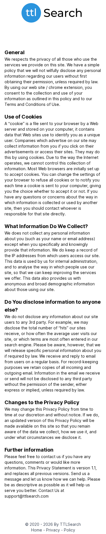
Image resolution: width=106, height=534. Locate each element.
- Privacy (52, 530)
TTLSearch (70, 524)
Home (37, 530)
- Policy (68, 530)
